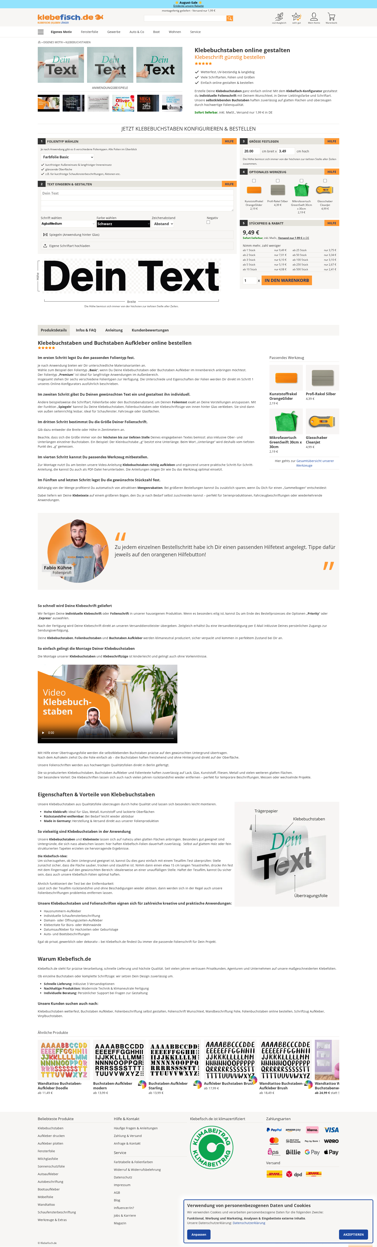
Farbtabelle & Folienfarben (133, 1162)
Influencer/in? (124, 1208)
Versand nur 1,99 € (254, 112)
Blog (117, 1200)
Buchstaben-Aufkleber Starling (168, 1085)
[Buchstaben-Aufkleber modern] (119, 1060)
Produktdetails (54, 330)
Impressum (122, 1185)
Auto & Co (137, 32)
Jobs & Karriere (125, 1215)
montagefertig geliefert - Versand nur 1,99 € (188, 10)
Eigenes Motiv (61, 32)
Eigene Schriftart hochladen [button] (69, 246)
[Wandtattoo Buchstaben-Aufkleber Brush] (285, 1060)
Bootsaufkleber (49, 1189)
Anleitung (114, 330)
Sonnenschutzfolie (51, 1166)
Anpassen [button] (199, 1234)
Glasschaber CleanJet (316, 440)
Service (195, 32)
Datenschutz (123, 1177)
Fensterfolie (89, 32)
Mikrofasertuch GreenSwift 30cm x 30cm (285, 442)
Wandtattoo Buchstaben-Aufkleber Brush (281, 1085)
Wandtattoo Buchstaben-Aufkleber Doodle (60, 1085)
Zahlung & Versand (128, 1136)
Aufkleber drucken (51, 1136)
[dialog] (278, 1221)
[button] (73, 103)
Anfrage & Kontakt (127, 1143)
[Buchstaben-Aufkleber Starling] (175, 1060)
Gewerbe (113, 32)
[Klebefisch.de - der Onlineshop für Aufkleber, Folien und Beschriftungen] (39, 42)
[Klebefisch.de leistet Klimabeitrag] (226, 1147)
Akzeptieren (353, 1234)
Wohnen (175, 32)
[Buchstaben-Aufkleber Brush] (230, 1060)
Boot (156, 32)
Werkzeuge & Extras (52, 1220)
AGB (117, 1192)
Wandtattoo (46, 1204)
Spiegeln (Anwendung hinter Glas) (74, 235)
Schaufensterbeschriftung (57, 1212)
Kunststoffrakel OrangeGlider (283, 396)
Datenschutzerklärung (249, 1223)
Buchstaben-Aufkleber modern (112, 1085)
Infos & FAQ (86, 330)
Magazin (120, 1223)
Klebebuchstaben (50, 1128)
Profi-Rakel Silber (321, 394)
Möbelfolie (45, 1197)
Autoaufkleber (48, 1174)
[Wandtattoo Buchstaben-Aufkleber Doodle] (64, 1060)
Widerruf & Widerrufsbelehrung (137, 1170)
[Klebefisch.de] (88, 19)
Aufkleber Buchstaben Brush (229, 1083)
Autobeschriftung (50, 1182)
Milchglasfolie (48, 1159)
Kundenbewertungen (150, 330)
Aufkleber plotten (50, 1143)
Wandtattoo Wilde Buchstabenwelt (330, 1085)
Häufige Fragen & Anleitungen (136, 1128)
